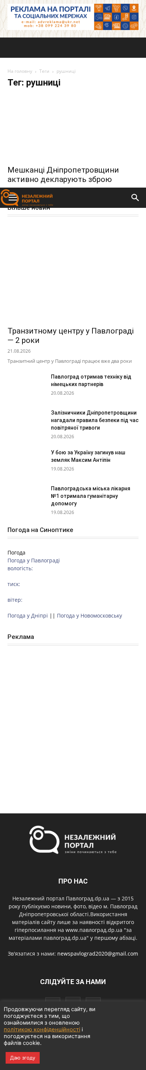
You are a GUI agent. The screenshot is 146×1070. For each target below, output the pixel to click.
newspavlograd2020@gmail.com (97, 953)
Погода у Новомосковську (89, 615)
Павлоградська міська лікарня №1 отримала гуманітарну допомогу (90, 495)
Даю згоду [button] (22, 1058)
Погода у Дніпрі (27, 615)
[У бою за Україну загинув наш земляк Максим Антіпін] (26, 462)
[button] (135, 198)
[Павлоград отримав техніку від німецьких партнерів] (26, 386)
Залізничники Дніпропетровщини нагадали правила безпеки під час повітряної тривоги (95, 420)
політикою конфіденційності (42, 1029)
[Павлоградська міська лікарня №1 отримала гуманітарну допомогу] (26, 498)
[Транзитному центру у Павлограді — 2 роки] (73, 274)
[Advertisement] (73, 111)
